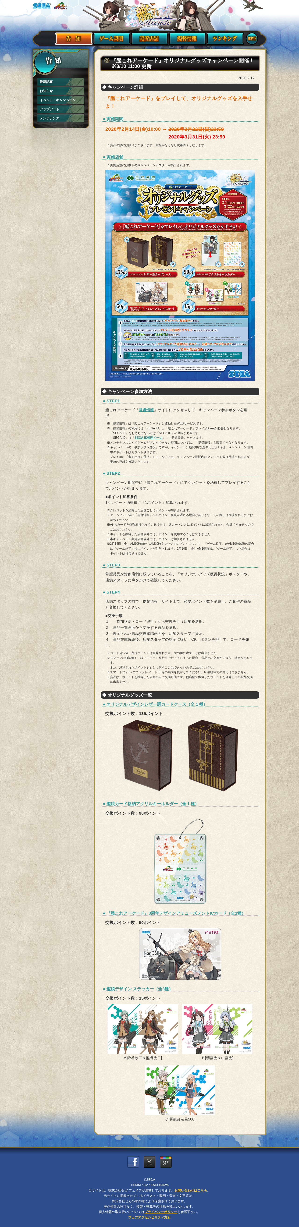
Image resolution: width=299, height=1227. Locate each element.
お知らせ (46, 91)
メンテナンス (49, 118)
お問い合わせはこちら (190, 1190)
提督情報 (146, 410)
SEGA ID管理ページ (148, 437)
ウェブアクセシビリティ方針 (149, 1217)
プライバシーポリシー (161, 1212)
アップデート (49, 109)
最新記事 (46, 82)
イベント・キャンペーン (58, 100)
